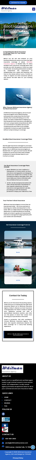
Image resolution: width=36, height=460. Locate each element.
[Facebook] (3, 414)
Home (9, 35)
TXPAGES (28, 454)
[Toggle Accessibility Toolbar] (33, 447)
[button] (33, 9)
